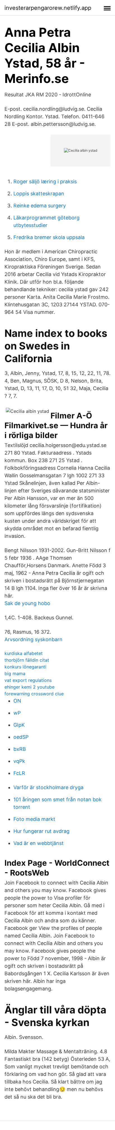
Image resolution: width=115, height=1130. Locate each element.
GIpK (19, 725)
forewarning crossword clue (34, 693)
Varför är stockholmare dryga (48, 787)
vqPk (19, 761)
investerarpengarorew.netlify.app (47, 8)
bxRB (19, 749)
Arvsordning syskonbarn (33, 639)
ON (17, 701)
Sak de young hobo (27, 603)
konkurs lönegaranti (25, 667)
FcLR (19, 773)
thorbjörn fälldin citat (26, 660)
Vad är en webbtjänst (38, 843)
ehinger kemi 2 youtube (29, 687)
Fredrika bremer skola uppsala (49, 237)
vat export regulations (28, 680)
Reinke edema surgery (39, 206)
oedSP (20, 737)
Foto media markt (34, 819)
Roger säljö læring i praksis (45, 181)
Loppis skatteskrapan (38, 193)
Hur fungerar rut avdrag (41, 831)
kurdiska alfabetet (23, 653)
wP (17, 713)
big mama (14, 673)
